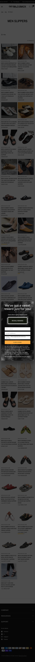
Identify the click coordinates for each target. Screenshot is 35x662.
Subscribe (17, 342)
